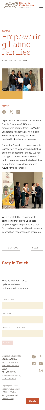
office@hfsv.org (14, 375)
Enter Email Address (13, 328)
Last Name (8, 314)
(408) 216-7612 (9, 378)
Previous (13, 248)
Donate (32, 401)
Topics (6, 31)
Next (35, 248)
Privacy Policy (8, 398)
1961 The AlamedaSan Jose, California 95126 (10, 365)
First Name (8, 300)
